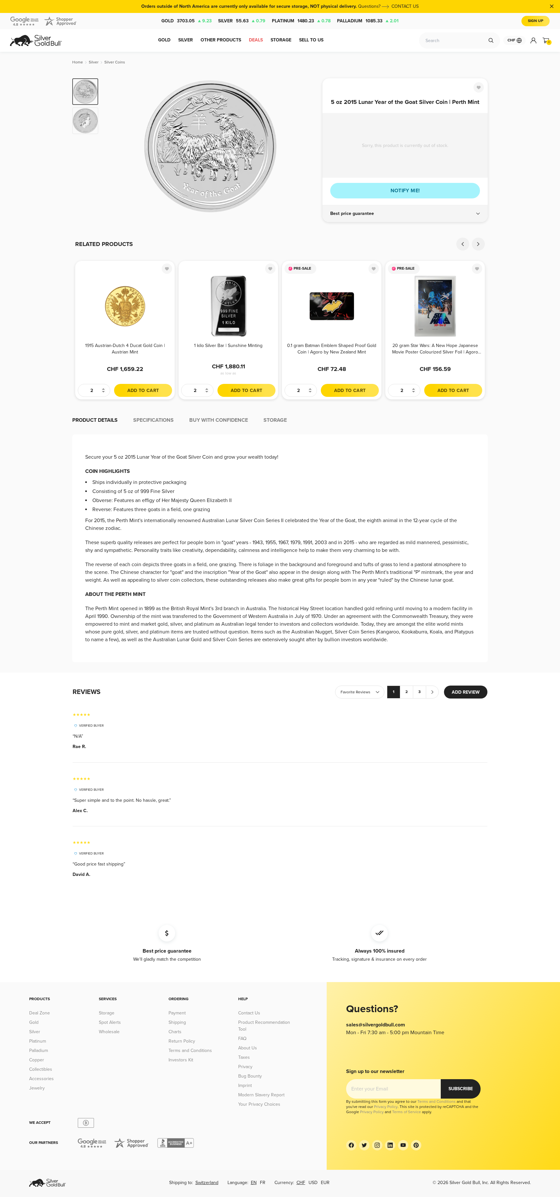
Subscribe (461, 1088)
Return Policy (182, 1041)
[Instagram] (377, 1145)
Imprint (245, 1085)
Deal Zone (39, 1013)
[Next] (307, 146)
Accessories (41, 1078)
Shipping (177, 1022)
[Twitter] (364, 1145)
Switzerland (206, 1182)
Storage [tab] (275, 420)
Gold (186, 21)
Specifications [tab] (153, 420)
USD (313, 1182)
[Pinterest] (416, 1145)
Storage (106, 1013)
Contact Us (249, 1013)
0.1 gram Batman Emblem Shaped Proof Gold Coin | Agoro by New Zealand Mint (331, 349)
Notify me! (405, 190)
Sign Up (535, 20)
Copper (36, 1060)
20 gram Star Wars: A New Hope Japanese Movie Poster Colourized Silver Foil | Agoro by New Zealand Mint (435, 349)
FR (262, 1182)
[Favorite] (478, 87)
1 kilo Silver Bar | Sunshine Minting (228, 345)
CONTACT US (405, 6)
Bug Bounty (250, 1076)
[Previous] (113, 146)
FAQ (242, 1038)
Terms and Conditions (190, 1050)
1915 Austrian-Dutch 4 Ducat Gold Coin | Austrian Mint (125, 349)
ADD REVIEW (466, 692)
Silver (241, 21)
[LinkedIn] (390, 1145)
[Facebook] (351, 1145)
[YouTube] (403, 1145)
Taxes (244, 1057)
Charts (175, 1032)
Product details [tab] (95, 420)
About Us (247, 1048)
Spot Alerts (110, 1022)
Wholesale (109, 1032)
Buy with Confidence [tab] (218, 420)
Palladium (368, 21)
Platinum (301, 21)
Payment (177, 1013)
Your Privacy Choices (259, 1104)
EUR (325, 1182)
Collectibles (40, 1069)
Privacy (245, 1066)
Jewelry (37, 1088)
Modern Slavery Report (261, 1095)
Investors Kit (181, 1060)
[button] (405, 213)
